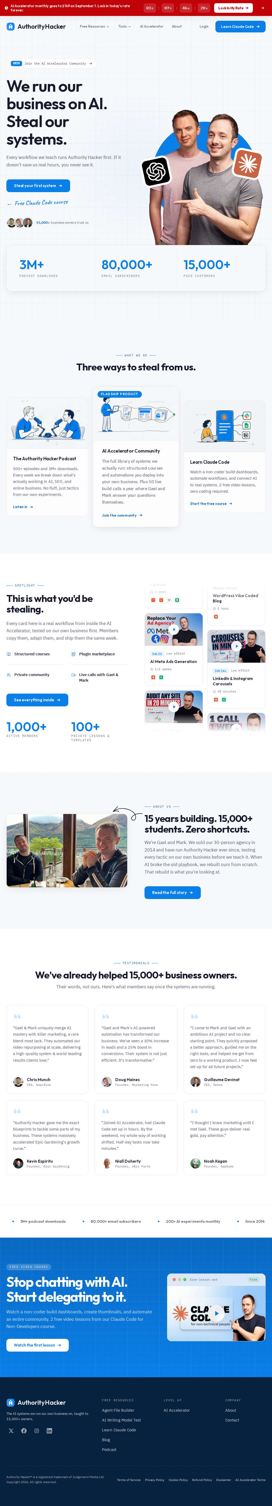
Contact (232, 1420)
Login (204, 26)
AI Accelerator (151, 26)
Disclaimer (223, 1480)
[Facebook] (24, 1431)
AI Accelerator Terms (250, 1480)
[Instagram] (36, 1431)
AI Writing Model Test (121, 1420)
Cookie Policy (178, 1480)
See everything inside (34, 699)
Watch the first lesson (34, 1345)
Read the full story (169, 892)
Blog (106, 1439)
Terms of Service (129, 1480)
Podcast (109, 1449)
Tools (122, 26)
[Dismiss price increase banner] (263, 8)
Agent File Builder (118, 1410)
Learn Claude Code (237, 26)
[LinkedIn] (49, 1431)
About (177, 26)
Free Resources (92, 26)
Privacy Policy (154, 1480)
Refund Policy (202, 1480)
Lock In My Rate (230, 8)
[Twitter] (11, 1431)
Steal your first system (35, 185)
